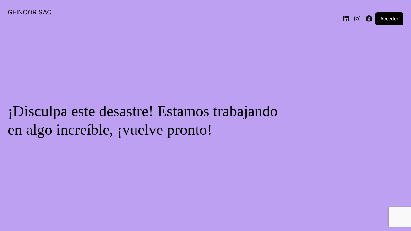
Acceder (389, 18)
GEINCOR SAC (30, 12)
